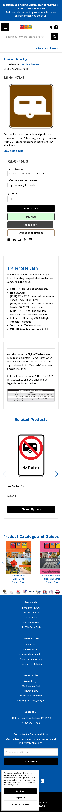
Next (57, 473)
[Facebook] (8, 239)
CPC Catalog (31, 617)
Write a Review (30, 64)
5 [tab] (36, 525)
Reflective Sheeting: (22, 180)
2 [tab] (28, 525)
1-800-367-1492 (31, 722)
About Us (31, 644)
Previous (4, 473)
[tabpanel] (31, 473)
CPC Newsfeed (31, 622)
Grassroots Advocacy (31, 659)
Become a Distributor (31, 663)
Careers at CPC (31, 649)
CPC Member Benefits (31, 654)
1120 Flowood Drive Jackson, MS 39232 (31, 717)
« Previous (41, 48)
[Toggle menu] (5, 27)
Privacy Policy (31, 690)
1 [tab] (26, 525)
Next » (54, 48)
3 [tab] (31, 525)
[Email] (14, 239)
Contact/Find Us (31, 612)
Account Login (31, 681)
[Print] (19, 239)
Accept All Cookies (20, 804)
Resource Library (31, 607)
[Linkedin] (30, 239)
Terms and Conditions (31, 695)
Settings (20, 791)
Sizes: (15, 169)
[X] (25, 239)
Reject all (20, 797)
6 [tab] (37, 587)
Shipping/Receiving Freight (31, 700)
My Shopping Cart (31, 685)
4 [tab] (34, 525)
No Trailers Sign (16, 486)
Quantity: (12, 193)
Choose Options (31, 509)
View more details (13, 150)
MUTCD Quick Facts (31, 627)
